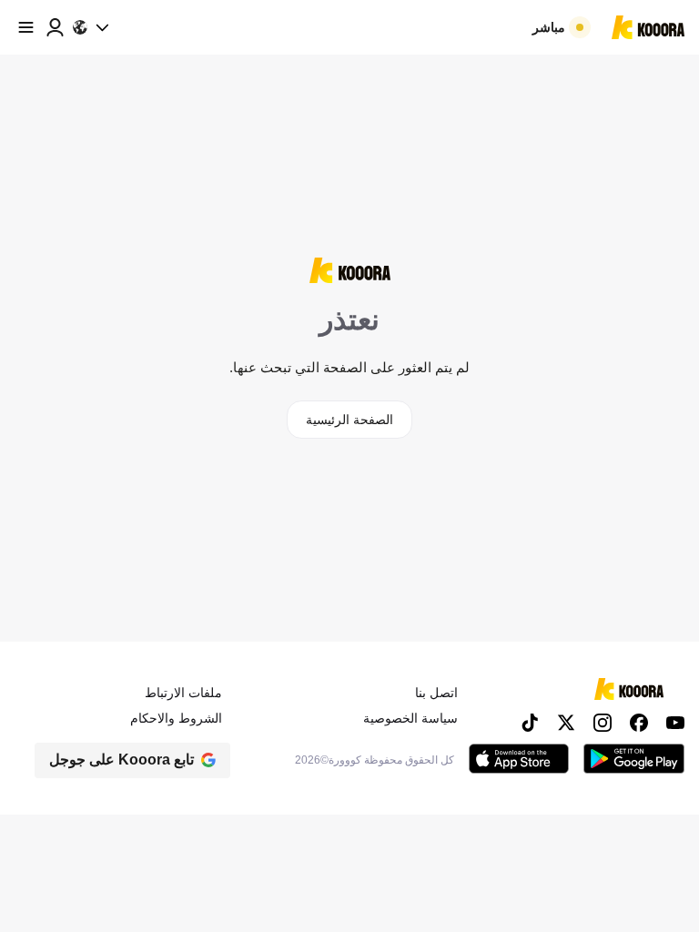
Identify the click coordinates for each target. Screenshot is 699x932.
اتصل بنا (436, 692)
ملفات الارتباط (183, 692)
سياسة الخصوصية (410, 718)
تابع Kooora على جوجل (121, 759)
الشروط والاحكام (176, 718)
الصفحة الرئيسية (349, 419)
